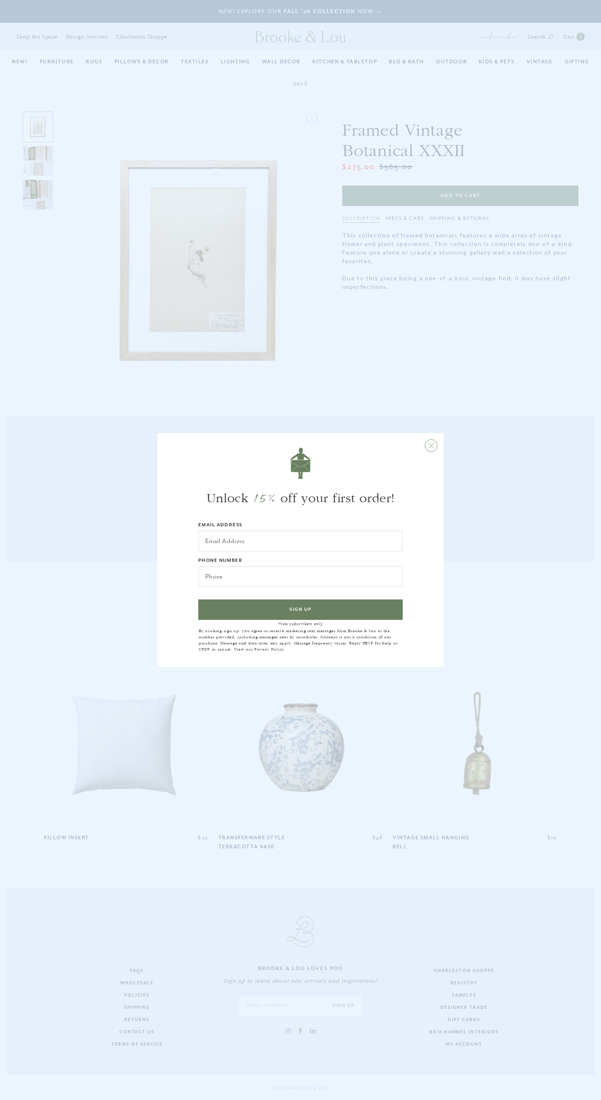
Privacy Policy (269, 649)
